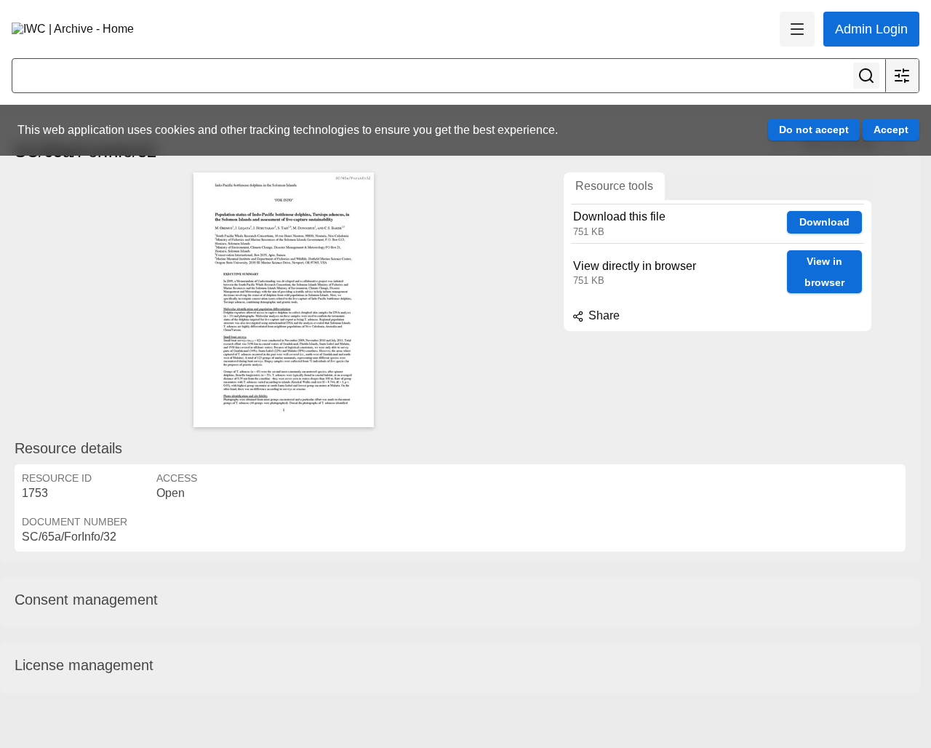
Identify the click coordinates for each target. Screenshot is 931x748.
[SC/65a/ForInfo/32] (284, 299)
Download (824, 222)
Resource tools (614, 186)
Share (603, 315)
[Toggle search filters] (902, 75)
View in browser (824, 271)
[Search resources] (866, 76)
